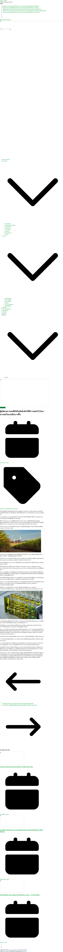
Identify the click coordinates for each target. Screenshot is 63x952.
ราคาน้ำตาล (7, 228)
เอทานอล (7, 231)
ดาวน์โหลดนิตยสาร (6, 309)
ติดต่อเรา (4, 313)
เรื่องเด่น (6, 303)
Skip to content (3, 0)
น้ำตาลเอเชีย (7, 223)
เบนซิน (1, 508)
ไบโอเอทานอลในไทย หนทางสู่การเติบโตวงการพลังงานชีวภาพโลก (16, 767)
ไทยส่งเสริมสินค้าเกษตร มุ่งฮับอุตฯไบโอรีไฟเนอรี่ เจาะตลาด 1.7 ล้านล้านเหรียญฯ (20, 895)
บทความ (4, 235)
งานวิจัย (6, 234)
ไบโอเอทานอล (15, 508)
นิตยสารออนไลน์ (6, 159)
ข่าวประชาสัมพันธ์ (9, 304)
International (8, 226)
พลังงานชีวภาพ (8, 232)
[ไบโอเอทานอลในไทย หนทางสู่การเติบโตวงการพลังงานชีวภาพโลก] (12, 764)
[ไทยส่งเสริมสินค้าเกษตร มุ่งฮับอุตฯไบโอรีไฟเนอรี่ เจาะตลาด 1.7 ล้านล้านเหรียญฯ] (12, 892)
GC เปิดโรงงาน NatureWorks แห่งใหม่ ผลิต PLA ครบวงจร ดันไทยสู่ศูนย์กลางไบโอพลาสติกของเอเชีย (24, 10)
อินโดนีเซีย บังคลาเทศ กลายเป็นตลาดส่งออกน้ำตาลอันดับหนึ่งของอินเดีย (17, 703)
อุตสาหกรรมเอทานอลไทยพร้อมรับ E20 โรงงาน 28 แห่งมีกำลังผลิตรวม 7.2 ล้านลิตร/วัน (21, 12)
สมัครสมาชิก (5, 310)
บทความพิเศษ (8, 301)
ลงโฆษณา (4, 312)
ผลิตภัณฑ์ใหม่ (8, 306)
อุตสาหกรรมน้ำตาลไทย (10, 225)
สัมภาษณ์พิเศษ (8, 299)
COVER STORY (8, 298)
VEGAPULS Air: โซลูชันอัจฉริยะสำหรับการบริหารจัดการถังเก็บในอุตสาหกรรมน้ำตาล (20, 7)
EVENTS (4, 307)
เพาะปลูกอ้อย (8, 229)
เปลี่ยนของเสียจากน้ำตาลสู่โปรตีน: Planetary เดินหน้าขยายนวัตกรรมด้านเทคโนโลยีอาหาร (21, 9)
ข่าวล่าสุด (4, 161)
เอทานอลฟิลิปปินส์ (7, 508)
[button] (32, 222)
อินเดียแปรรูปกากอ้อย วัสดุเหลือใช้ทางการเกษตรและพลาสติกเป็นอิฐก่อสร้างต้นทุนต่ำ (20, 6)
